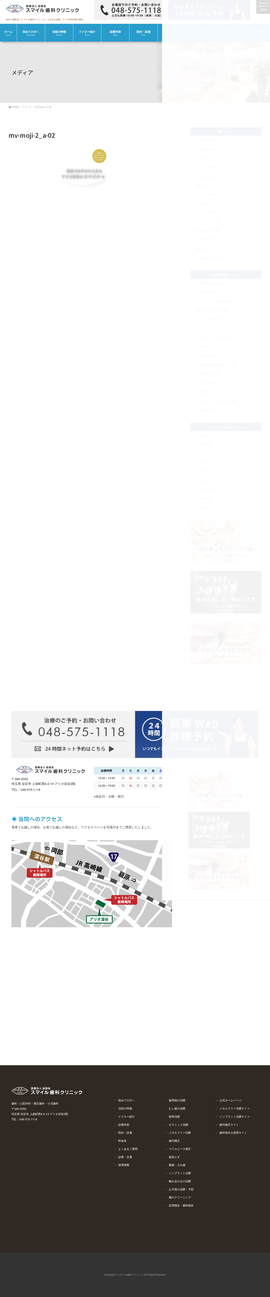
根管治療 (174, 1116)
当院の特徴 (125, 1108)
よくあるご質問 (128, 1149)
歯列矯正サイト (229, 1124)
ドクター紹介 (126, 1116)
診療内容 (123, 1124)
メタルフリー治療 (180, 1132)
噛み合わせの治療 (180, 1181)
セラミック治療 (178, 1124)
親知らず (174, 1157)
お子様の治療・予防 (181, 1189)
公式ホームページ (230, 1100)
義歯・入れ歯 (177, 1165)
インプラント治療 (180, 1173)
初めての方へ (126, 1100)
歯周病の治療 (177, 1100)
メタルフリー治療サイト (234, 1108)
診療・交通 (125, 1157)
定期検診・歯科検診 (181, 1205)
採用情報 (123, 1165)
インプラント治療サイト (234, 1116)
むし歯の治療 (177, 1108)
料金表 (122, 1141)
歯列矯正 (174, 1141)
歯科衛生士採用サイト (233, 1132)
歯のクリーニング (180, 1197)
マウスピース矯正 (180, 1149)
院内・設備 (125, 1132)
